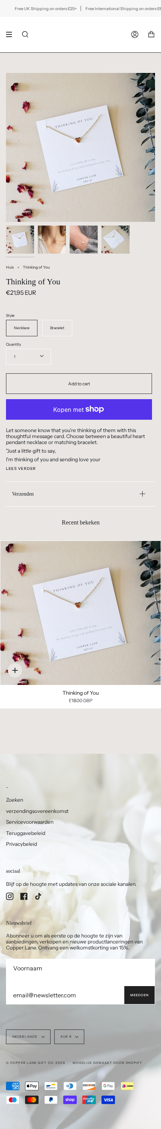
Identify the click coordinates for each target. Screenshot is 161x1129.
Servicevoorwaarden (30, 822)
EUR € (66, 1036)
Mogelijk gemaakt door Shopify (108, 1063)
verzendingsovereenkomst (37, 811)
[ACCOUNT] (135, 34)
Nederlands (25, 1036)
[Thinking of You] (80, 613)
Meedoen (139, 995)
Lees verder (21, 469)
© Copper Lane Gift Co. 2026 (35, 1063)
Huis (10, 267)
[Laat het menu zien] (11, 34)
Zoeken (14, 800)
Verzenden (23, 494)
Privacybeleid (21, 844)
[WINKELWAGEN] (151, 34)
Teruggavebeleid (25, 833)
